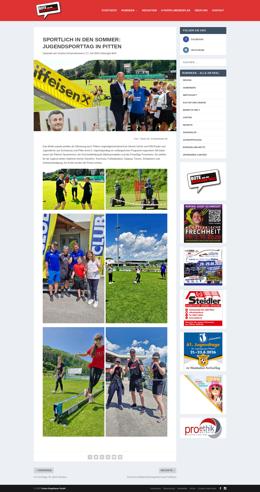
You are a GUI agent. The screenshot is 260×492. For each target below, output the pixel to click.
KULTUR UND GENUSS (194, 102)
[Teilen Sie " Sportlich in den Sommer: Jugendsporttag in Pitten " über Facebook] (90, 457)
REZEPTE (188, 125)
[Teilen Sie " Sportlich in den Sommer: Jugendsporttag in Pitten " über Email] (114, 457)
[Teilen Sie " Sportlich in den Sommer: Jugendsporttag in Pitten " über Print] (120, 457)
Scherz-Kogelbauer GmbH (53, 488)
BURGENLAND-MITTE (194, 147)
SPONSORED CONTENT (195, 155)
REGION (187, 80)
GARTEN (187, 117)
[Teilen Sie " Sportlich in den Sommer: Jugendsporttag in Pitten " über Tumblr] (102, 457)
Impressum (155, 488)
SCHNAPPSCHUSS (192, 140)
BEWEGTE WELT (191, 110)
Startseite (109, 10)
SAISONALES (190, 132)
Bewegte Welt (108, 53)
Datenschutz (169, 488)
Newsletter (182, 488)
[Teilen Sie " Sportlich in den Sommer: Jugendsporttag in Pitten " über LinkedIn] (108, 457)
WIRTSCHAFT (190, 95)
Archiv (193, 488)
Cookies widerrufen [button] (207, 488)
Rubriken (128, 10)
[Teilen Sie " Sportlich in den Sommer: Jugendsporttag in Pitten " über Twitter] (96, 457)
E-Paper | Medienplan (175, 10)
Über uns (201, 10)
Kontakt (218, 10)
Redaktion (149, 10)
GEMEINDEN (189, 87)
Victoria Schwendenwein (70, 53)
